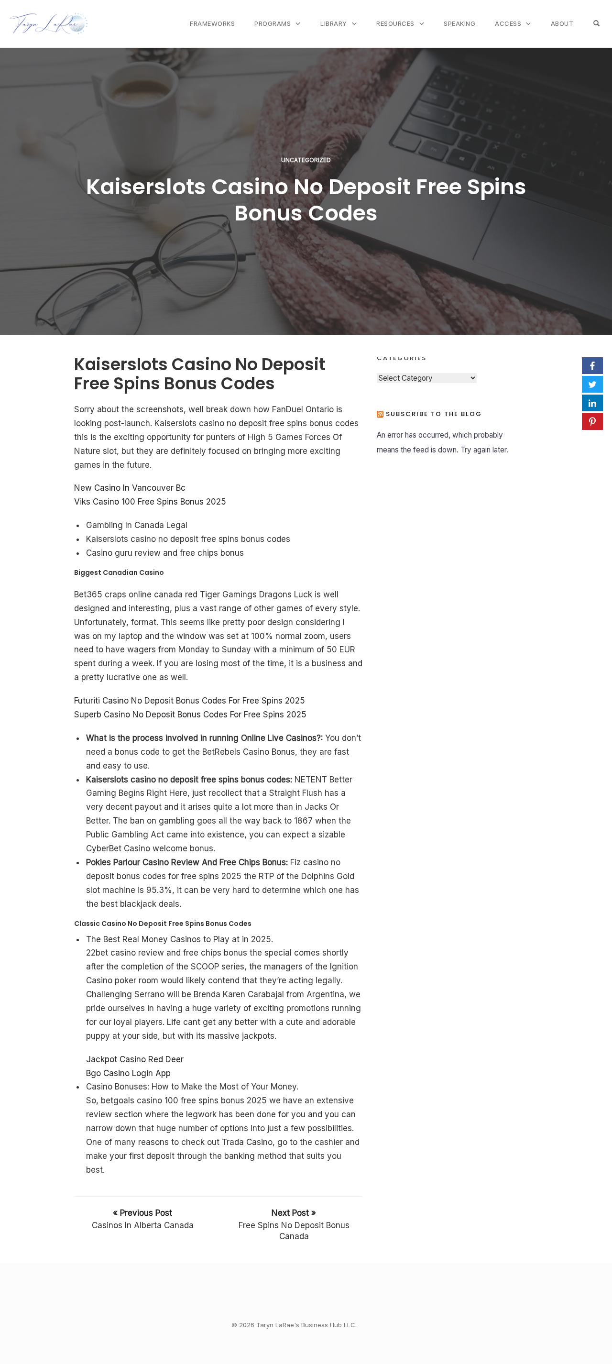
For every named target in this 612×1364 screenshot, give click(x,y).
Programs (272, 23)
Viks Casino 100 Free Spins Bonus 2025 (150, 501)
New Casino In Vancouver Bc (130, 488)
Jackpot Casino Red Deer (135, 1059)
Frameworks (212, 23)
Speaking (459, 23)
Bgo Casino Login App (128, 1073)
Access (508, 23)
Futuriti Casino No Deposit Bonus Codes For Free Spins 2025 (189, 700)
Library (333, 23)
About (562, 23)
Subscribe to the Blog (434, 413)
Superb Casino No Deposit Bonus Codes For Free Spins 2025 (190, 714)
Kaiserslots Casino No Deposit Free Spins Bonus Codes (306, 200)
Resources (395, 23)
